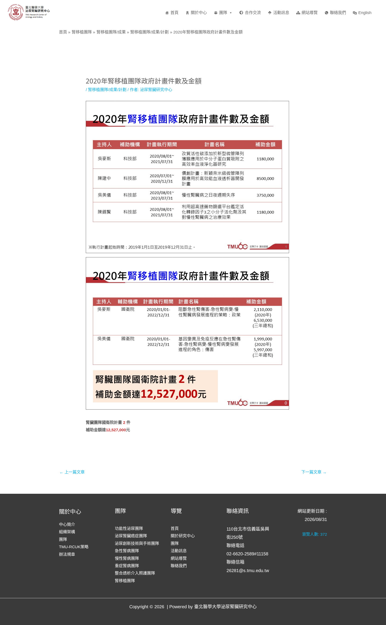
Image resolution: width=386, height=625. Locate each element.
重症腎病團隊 (127, 566)
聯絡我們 (338, 12)
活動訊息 (281, 12)
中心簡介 (67, 524)
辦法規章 (67, 554)
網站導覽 (310, 12)
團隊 (223, 12)
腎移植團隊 (125, 581)
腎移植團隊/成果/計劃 (107, 90)
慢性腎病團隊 (127, 558)
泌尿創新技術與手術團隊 (137, 543)
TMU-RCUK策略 (73, 547)
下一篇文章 (314, 472)
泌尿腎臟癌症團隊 (131, 536)
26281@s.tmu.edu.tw (248, 570)
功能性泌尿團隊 (129, 528)
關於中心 (199, 12)
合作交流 (253, 12)
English (364, 12)
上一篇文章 (72, 472)
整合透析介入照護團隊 (135, 573)
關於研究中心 (183, 536)
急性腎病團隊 (127, 551)
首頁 (174, 12)
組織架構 (67, 532)
